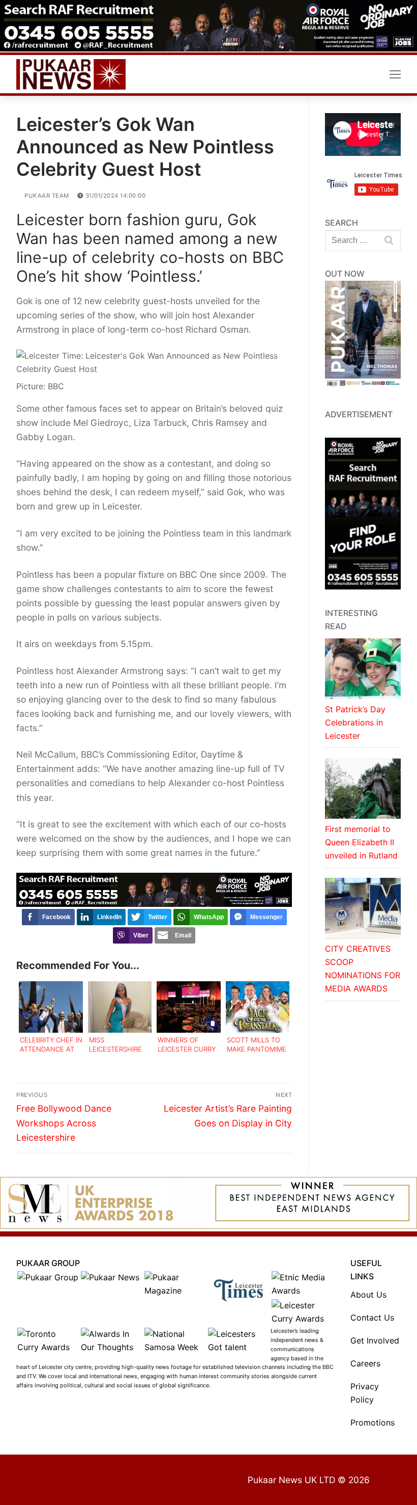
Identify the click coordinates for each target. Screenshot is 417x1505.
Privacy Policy (364, 1393)
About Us (368, 1294)
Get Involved (374, 1340)
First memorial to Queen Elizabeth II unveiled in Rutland (361, 842)
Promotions (372, 1422)
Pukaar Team (46, 195)
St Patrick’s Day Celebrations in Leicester (355, 722)
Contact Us (372, 1317)
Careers (365, 1363)
